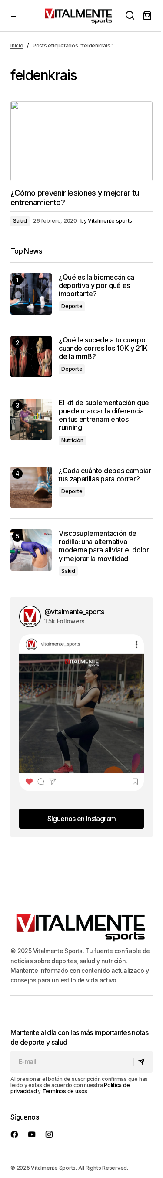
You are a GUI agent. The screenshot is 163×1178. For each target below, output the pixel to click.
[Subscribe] (142, 1061)
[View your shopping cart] (147, 15)
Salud (20, 220)
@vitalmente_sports (74, 611)
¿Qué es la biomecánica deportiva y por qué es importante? (96, 285)
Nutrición (72, 440)
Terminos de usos (64, 1091)
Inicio (16, 45)
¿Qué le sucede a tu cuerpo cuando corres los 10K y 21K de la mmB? (103, 348)
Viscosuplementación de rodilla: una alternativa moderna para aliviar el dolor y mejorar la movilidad (104, 546)
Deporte (71, 306)
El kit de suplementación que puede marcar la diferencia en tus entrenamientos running (104, 415)
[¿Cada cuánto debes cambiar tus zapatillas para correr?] (31, 487)
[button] (14, 15)
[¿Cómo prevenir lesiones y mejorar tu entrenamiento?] (81, 141)
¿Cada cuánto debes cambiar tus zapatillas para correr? (105, 475)
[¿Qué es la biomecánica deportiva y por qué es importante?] (31, 294)
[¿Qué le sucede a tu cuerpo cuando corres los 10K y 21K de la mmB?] (31, 356)
